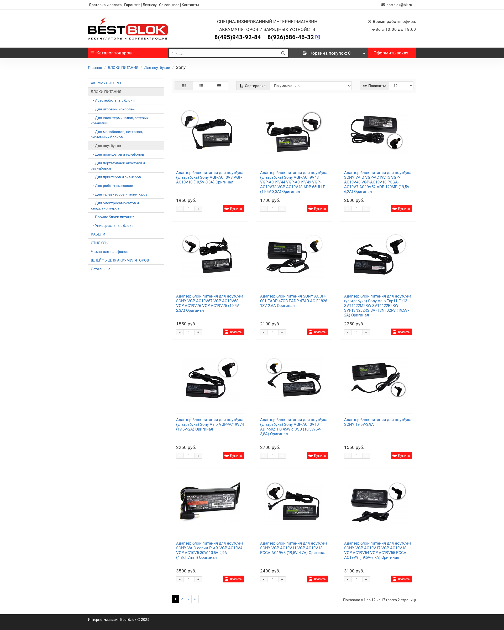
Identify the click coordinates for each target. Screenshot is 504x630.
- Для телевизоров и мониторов (119, 194)
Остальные (100, 269)
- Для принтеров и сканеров (116, 177)
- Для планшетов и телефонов (117, 154)
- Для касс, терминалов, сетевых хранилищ (120, 120)
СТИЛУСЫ (99, 243)
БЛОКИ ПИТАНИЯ (123, 67)
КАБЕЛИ (98, 234)
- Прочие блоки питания (112, 217)
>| (195, 599)
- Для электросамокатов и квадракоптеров (115, 205)
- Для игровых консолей (113, 109)
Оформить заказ (391, 52)
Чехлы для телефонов (109, 251)
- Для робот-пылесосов (112, 185)
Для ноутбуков (157, 67)
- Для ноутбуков (106, 146)
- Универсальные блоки (112, 225)
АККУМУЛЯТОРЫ (106, 83)
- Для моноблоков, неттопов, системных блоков (117, 134)
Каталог (114, 52)
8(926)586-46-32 (290, 37)
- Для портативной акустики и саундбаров (118, 165)
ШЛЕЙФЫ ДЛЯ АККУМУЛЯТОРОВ (120, 260)
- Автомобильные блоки (113, 100)
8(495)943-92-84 (237, 37)
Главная (95, 67)
